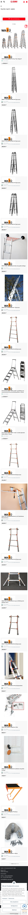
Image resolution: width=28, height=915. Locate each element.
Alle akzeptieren (14, 901)
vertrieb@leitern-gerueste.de (7, 879)
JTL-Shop (16, 913)
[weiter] (18, 863)
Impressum (4, 898)
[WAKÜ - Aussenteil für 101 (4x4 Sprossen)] (14, 540)
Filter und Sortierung (14, 18)
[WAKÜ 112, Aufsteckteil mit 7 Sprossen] (14, 288)
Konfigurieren (14, 905)
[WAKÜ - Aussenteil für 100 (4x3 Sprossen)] (14, 624)
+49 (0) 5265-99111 (8, 875)
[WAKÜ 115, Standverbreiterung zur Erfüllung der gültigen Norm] (14, 581)
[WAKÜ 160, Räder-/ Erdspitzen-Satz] (14, 707)
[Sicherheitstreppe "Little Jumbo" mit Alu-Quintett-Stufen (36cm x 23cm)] (14, 413)
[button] (24, 2)
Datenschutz (11, 898)
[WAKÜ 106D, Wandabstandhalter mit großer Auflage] (14, 246)
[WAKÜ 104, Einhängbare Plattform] (14, 792)
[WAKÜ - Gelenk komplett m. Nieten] (14, 834)
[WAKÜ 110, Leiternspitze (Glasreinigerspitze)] (14, 666)
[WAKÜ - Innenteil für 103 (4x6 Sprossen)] (14, 80)
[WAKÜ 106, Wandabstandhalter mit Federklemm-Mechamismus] (14, 496)
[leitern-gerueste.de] (14, 1)
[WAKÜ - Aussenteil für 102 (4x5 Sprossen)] (14, 455)
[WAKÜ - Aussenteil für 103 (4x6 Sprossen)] (14, 329)
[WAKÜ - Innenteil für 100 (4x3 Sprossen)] (14, 204)
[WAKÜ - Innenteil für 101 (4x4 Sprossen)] (14, 163)
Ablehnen (14, 910)
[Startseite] (1, 6)
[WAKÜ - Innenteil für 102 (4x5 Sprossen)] (14, 121)
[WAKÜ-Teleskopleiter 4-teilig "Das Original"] (14, 39)
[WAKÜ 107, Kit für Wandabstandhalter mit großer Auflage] (14, 749)
